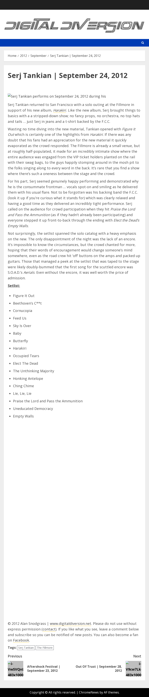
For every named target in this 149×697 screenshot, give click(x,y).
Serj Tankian (26, 647)
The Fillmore (45, 647)
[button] (142, 43)
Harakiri (59, 110)
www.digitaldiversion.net (70, 623)
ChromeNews (89, 692)
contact (49, 629)
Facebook (21, 640)
